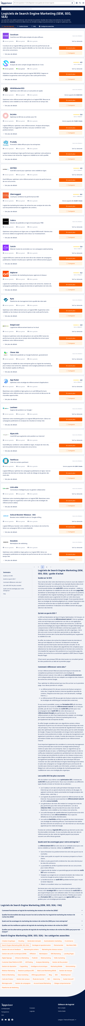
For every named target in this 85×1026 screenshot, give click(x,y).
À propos (32, 1008)
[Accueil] (2, 8)
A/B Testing (29, 962)
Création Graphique (8, 941)
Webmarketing (46, 958)
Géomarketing (70, 966)
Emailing (21, 941)
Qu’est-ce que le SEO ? (9, 579)
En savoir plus (70, 48)
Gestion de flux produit (59, 962)
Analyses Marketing (42, 962)
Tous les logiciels (9, 26)
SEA (48, 979)
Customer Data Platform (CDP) (12, 962)
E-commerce (69, 941)
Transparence (5, 1012)
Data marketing (23, 975)
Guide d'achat (23, 26)
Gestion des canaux (23, 979)
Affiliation (33, 954)
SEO (56, 975)
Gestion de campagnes (22, 983)
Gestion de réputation (9, 966)
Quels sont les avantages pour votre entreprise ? (13, 589)
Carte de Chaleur (7, 979)
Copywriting (24, 966)
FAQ (34, 26)
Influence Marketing (22, 958)
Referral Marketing (8, 975)
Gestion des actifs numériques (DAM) (14, 954)
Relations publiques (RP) (26, 971)
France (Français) (69, 1020)
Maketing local (65, 975)
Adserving (56, 979)
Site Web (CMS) (71, 945)
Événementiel (58, 945)
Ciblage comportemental (62, 983)
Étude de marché (38, 979)
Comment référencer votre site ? (12, 582)
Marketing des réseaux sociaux (52, 949)
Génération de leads (34, 941)
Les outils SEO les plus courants (12, 585)
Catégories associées (47, 26)
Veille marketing (59, 958)
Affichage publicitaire (38, 975)
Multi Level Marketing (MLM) (46, 971)
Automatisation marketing (53, 941)
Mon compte (61, 1008)
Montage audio (7, 983)
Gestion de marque (65, 971)
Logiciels (32, 1011)
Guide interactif (68, 979)
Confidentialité (5, 1008)
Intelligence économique (39, 966)
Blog (50, 975)
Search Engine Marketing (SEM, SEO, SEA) (15, 945)
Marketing (7, 9)
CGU (2, 1015)
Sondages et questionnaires (41, 945)
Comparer (71, 53)
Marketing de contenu (31, 949)
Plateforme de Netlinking (10, 987)
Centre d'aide (61, 1011)
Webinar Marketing (8, 971)
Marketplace (43, 954)
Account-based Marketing (42, 983)
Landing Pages (69, 954)
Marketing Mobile (56, 966)
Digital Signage (7, 958)
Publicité (35, 958)
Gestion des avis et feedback (11, 949)
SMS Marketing (56, 954)
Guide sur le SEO (8, 576)
